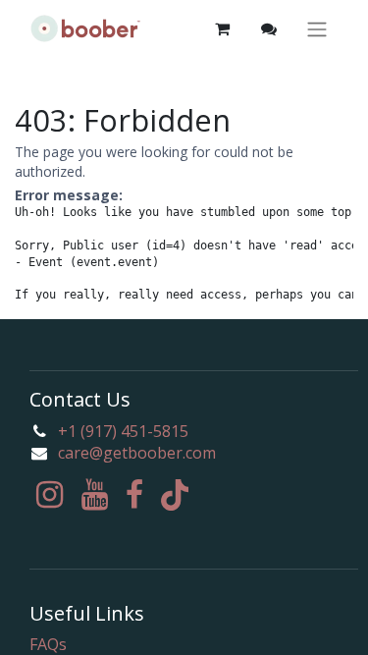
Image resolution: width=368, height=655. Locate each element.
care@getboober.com (137, 453)
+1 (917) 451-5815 (123, 431)
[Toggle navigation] (317, 29)
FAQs (48, 644)
